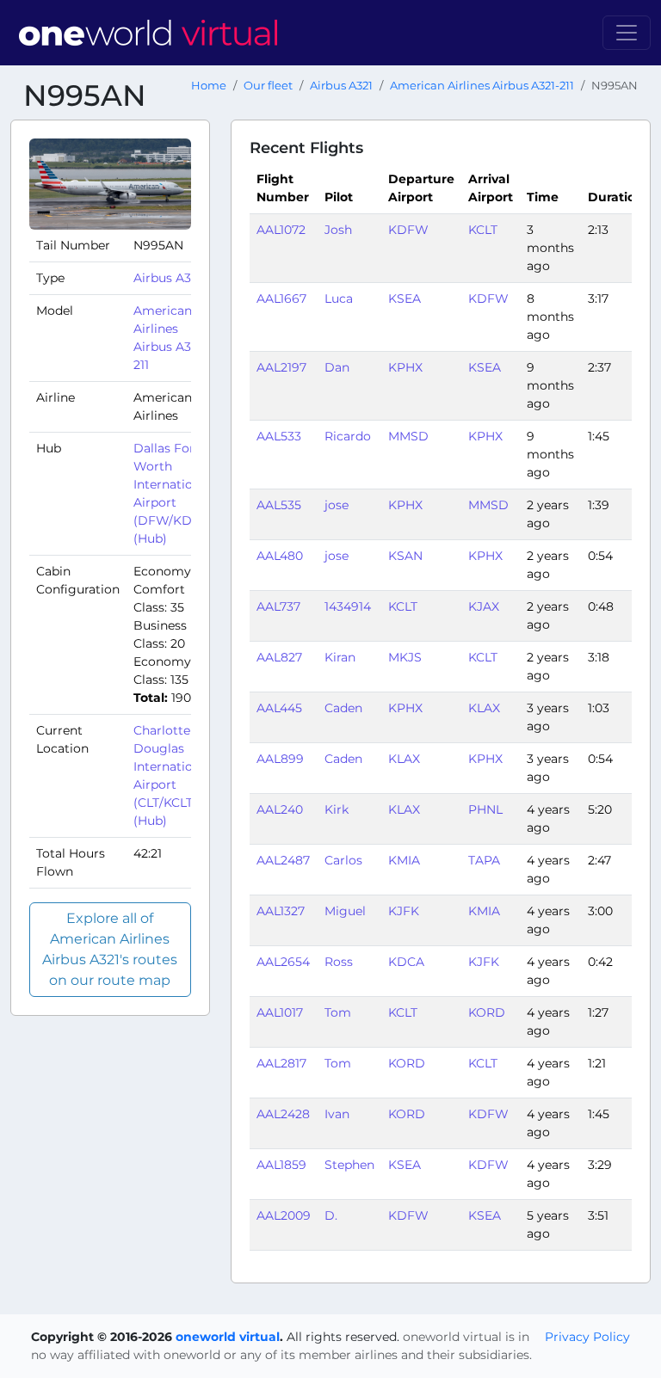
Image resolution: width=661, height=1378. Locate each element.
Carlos (343, 860)
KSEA (404, 298)
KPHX (405, 367)
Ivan (336, 1114)
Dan (336, 367)
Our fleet (268, 85)
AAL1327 (280, 911)
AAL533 (278, 436)
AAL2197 (281, 367)
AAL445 (279, 708)
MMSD (408, 436)
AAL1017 (279, 1012)
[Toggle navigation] (626, 32)
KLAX (484, 708)
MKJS (405, 657)
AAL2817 (281, 1063)
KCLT (482, 229)
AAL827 (279, 657)
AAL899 (280, 758)
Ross (338, 961)
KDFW (408, 229)
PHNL (485, 809)
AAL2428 (283, 1114)
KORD (486, 1012)
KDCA (406, 961)
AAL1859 (281, 1164)
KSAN (405, 555)
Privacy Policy (587, 1336)
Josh (338, 229)
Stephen (349, 1164)
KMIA (404, 860)
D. (330, 1215)
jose (336, 505)
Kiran (339, 657)
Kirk (336, 809)
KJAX (483, 606)
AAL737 (278, 606)
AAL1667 (281, 298)
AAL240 (279, 809)
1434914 (347, 606)
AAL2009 (283, 1215)
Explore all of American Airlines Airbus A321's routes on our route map (109, 949)
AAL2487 (283, 860)
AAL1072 (281, 229)
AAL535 (278, 505)
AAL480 (279, 555)
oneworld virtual (228, 1336)
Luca (338, 298)
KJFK (403, 911)
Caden (343, 708)
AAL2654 (283, 961)
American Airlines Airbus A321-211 (482, 85)
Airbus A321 (341, 85)
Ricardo (347, 436)
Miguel (345, 911)
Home (208, 85)
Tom (337, 1012)
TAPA (484, 860)
